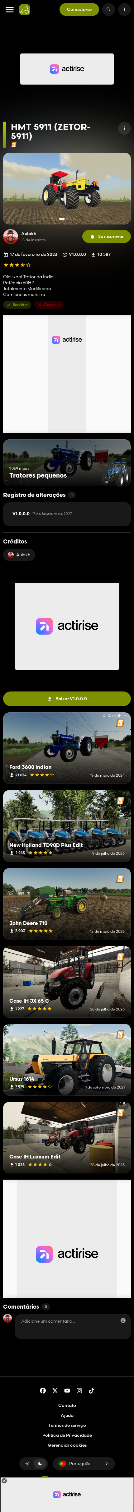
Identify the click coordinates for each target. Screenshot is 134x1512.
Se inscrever (110, 236)
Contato (67, 1405)
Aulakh (28, 233)
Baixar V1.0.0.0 (71, 698)
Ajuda (67, 1415)
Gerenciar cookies (67, 1445)
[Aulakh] (10, 236)
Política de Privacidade (67, 1435)
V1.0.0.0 (42, 513)
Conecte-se (79, 9)
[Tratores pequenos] (114, 474)
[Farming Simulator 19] (14, 145)
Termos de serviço (67, 1425)
